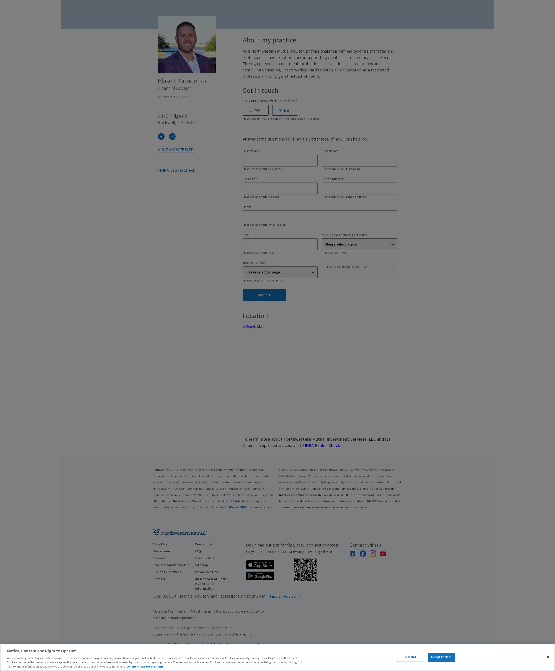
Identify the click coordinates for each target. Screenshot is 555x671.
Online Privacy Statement (145, 666)
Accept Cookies (441, 657)
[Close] (548, 657)
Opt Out (410, 657)
